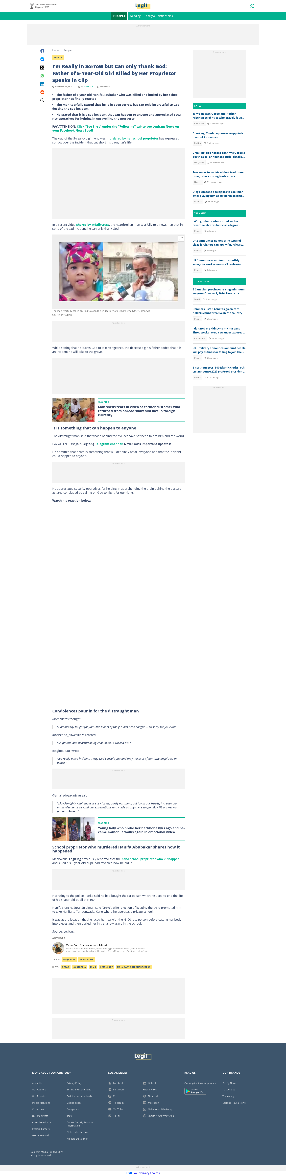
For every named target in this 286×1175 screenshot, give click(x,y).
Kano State (87, 959)
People (119, 16)
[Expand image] (181, 238)
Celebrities (199, 123)
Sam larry (106, 967)
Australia (79, 967)
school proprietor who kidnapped (154, 859)
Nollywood (199, 162)
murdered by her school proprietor (133, 138)
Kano (125, 859)
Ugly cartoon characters (133, 967)
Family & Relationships (159, 16)
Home (55, 50)
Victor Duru (89, 86)
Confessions (200, 338)
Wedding (135, 16)
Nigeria (197, 182)
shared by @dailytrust (92, 225)
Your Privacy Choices (147, 1173)
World (197, 299)
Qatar (65, 967)
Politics (197, 143)
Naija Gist (69, 959)
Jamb (93, 967)
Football (198, 201)
